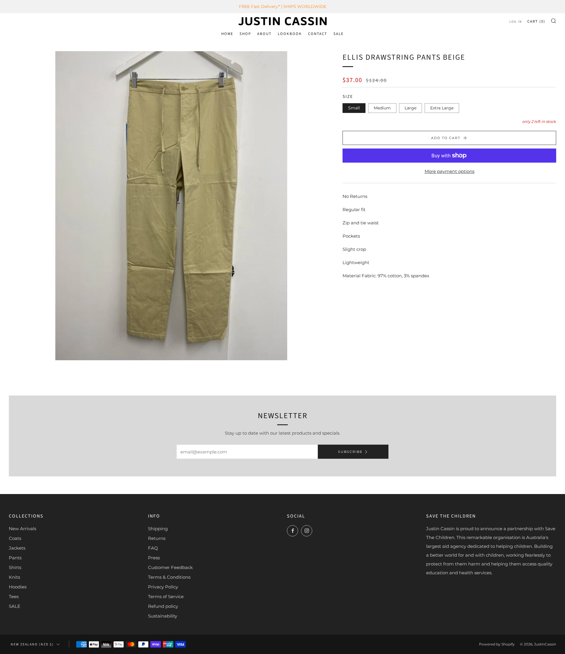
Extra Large (441, 108)
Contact (317, 33)
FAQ (153, 548)
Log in (515, 21)
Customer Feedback (170, 567)
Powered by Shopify (497, 644)
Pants (15, 557)
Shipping (158, 528)
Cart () (536, 21)
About (264, 33)
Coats (15, 538)
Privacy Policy (163, 587)
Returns (156, 538)
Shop (245, 33)
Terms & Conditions (169, 577)
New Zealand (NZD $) (32, 644)
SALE (338, 33)
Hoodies (17, 587)
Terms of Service (166, 596)
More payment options (449, 171)
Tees (14, 596)
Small (354, 108)
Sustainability (162, 616)
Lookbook (290, 33)
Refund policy (163, 606)
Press (154, 557)
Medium (382, 108)
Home (227, 33)
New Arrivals (22, 528)
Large (410, 108)
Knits (14, 577)
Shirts (15, 567)
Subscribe (350, 452)
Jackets (17, 548)
